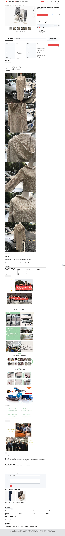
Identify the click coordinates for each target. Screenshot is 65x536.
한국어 (38, 531)
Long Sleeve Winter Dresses (21, 5)
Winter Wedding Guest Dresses (9, 521)
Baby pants (20, 510)
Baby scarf (6, 510)
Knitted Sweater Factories (16, 524)
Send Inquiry (42, 14)
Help (46, 3)
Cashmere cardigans (48, 510)
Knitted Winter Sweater (8, 526)
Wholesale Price (33, 530)
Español (17, 531)
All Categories (8, 3)
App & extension (50, 3)
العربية (36, 531)
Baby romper (34, 513)
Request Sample (51, 16)
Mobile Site (49, 530)
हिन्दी (42, 531)
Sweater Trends (26, 526)
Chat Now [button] (54, 14)
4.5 (50, 39)
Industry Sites (37, 530)
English (15, 531)
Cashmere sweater (34, 510)
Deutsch (31, 531)
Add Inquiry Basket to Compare (20, 31)
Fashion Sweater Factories (31, 524)
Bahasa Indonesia (53, 531)
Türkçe (47, 531)
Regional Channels (41, 530)
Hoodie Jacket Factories (24, 524)
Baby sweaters (7, 513)
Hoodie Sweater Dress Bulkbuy (33, 526)
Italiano (29, 531)
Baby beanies (47, 513)
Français (23, 531)
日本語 (40, 531)
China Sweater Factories (9, 524)
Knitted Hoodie (51, 524)
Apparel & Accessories (9, 5)
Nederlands (34, 531)
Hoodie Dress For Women (39, 524)
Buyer (42, 3)
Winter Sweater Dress (17, 521)
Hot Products (14, 530)
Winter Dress (16, 5)
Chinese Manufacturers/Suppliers (23, 530)
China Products (17, 530)
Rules (59, 3)
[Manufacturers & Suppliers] (9, 1)
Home (6, 5)
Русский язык (25, 531)
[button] (43, 40)
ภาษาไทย (45, 531)
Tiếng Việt (50, 531)
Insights (51, 530)
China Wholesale (29, 530)
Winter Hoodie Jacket (45, 524)
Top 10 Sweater (21, 526)
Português (20, 531)
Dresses (13, 5)
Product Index (45, 530)
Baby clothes (20, 513)
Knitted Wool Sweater (15, 526)
